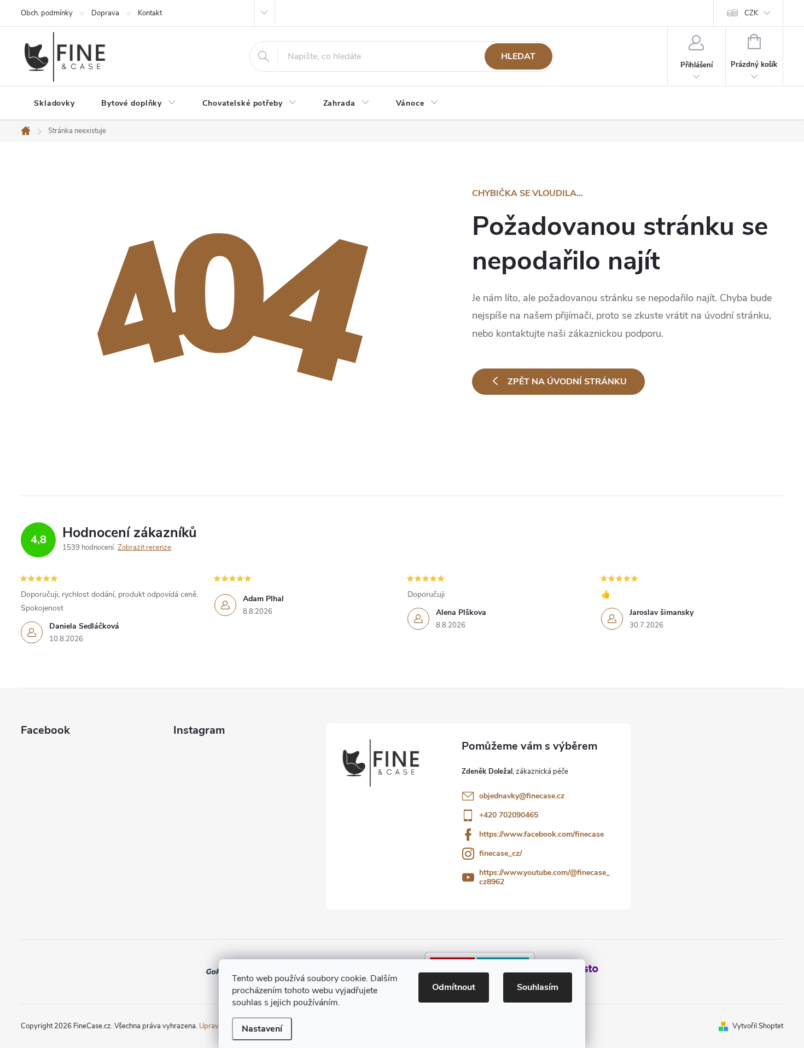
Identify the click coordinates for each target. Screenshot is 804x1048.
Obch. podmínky (47, 13)
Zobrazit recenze (144, 547)
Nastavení (262, 1029)
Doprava (105, 13)
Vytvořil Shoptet (757, 1026)
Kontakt (150, 13)
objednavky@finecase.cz (521, 796)
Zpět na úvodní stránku (567, 382)
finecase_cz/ (500, 853)
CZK (751, 13)
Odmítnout (453, 987)
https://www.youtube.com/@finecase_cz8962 (544, 877)
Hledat (518, 56)
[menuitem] (54, 103)
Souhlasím (537, 987)
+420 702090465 (508, 815)
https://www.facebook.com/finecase (541, 834)
